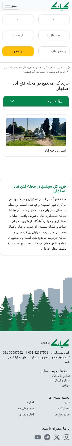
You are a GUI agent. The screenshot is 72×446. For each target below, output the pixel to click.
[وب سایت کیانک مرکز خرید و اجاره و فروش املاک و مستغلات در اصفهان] (68, 67)
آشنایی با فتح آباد (55, 150)
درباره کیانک (62, 380)
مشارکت (64, 408)
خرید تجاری (62, 414)
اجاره (30, 402)
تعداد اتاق (55, 35)
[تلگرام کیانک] (47, 437)
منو (14, 5)
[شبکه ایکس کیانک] (57, 437)
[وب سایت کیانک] (60, 5)
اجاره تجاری (26, 414)
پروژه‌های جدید (24, 408)
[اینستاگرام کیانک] (66, 437)
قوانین (66, 385)
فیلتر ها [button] (51, 101)
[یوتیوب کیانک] (37, 437)
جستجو (17, 51)
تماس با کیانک (61, 375)
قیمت (19, 35)
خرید (67, 402)
